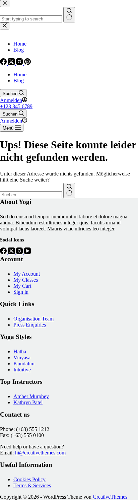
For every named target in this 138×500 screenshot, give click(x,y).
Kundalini (23, 363)
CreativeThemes (110, 497)
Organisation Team (33, 319)
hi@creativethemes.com (40, 452)
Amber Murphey (31, 396)
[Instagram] (20, 252)
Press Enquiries (29, 325)
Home (19, 74)
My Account (26, 274)
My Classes (25, 280)
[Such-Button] (69, 190)
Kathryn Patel (28, 402)
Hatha (19, 351)
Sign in (20, 292)
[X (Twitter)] (12, 252)
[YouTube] (27, 252)
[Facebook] (4, 252)
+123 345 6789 (16, 106)
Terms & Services (32, 485)
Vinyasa (21, 357)
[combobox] (31, 194)
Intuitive (22, 369)
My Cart (22, 286)
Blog (18, 80)
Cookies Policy (29, 479)
